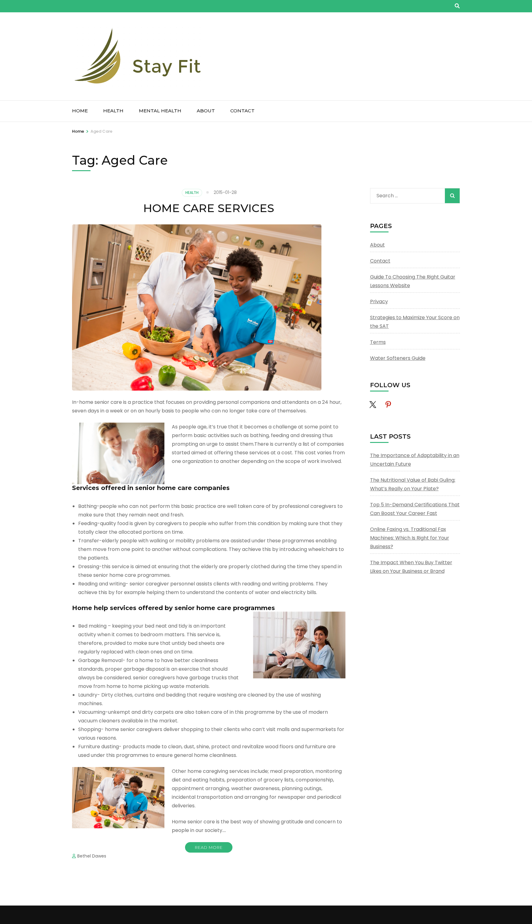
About (206, 111)
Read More (209, 847)
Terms (378, 342)
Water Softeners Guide (397, 358)
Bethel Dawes (91, 856)
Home (80, 111)
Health (113, 111)
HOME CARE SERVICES (208, 208)
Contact (242, 111)
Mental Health (160, 111)
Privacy (379, 301)
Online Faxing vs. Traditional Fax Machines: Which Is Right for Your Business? (409, 538)
